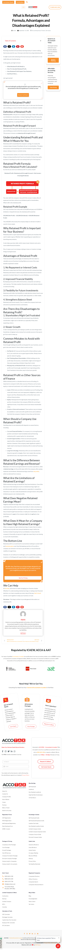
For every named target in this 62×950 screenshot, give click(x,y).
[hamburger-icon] (23, 7)
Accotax (7, 588)
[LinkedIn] (32, 933)
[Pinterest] (37, 933)
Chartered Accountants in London (15, 937)
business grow (10, 546)
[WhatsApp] (35, 933)
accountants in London (18, 656)
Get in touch (37, 593)
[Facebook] (24, 933)
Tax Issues (48, 30)
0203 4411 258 (41, 752)
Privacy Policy (25, 775)
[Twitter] (29, 933)
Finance (43, 30)
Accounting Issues (36, 30)
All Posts (23, 633)
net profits (36, 471)
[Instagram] (27, 933)
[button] (26, 2)
